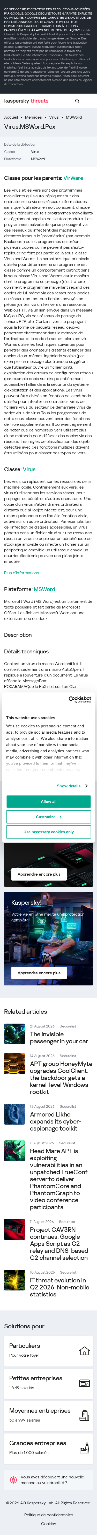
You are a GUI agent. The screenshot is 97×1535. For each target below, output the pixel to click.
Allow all (48, 801)
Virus (54, 117)
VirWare (73, 178)
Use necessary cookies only (49, 832)
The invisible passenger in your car (59, 1038)
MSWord (74, 117)
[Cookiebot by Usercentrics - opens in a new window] (69, 699)
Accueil (11, 117)
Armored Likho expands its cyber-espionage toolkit (55, 1121)
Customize (45, 817)
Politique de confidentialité (48, 1514)
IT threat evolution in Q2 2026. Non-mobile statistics (59, 1287)
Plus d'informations (21, 572)
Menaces (33, 117)
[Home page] (26, 101)
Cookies (48, 1523)
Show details (68, 786)
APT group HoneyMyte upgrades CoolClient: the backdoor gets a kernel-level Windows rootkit (61, 1078)
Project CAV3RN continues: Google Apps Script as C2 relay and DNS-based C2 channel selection (59, 1243)
